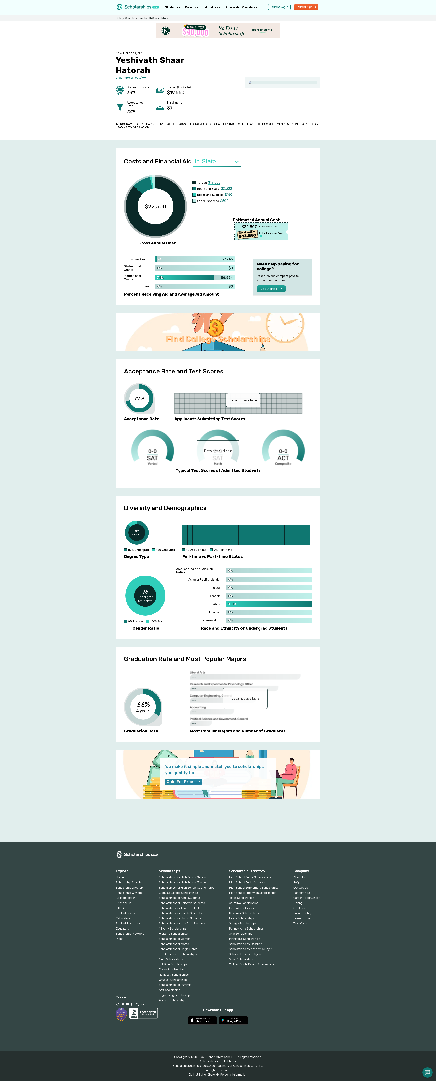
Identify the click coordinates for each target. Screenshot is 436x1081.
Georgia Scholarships (242, 923)
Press (119, 938)
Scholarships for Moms (174, 944)
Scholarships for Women (174, 938)
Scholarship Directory (130, 887)
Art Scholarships (169, 990)
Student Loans (125, 913)
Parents (191, 7)
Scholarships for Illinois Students (180, 918)
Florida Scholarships (242, 908)
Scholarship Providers (240, 7)
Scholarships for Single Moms (178, 949)
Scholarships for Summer (175, 984)
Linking (297, 903)
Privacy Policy (302, 913)
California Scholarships (243, 903)
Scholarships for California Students (182, 903)
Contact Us (300, 887)
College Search (125, 18)
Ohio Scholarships (240, 933)
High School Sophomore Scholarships (254, 887)
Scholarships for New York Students (182, 923)
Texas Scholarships (241, 897)
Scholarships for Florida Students (180, 913)
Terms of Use (302, 918)
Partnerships (301, 892)
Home (120, 877)
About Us (299, 877)
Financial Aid (124, 903)
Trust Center (301, 923)
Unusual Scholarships (173, 979)
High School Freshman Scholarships (252, 892)
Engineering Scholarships (175, 995)
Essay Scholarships (171, 969)
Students (172, 7)
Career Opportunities (306, 897)
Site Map (299, 908)
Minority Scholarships (172, 928)
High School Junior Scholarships (250, 882)
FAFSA (120, 908)
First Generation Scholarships (178, 954)
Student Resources (128, 923)
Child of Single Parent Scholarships (251, 964)
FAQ (296, 882)
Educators (211, 7)
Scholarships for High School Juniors (183, 882)
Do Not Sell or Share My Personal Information (218, 1074)
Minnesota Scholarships (244, 938)
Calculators (123, 918)
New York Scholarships (244, 913)
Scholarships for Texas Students (180, 908)
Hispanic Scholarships (173, 933)
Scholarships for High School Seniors (183, 877)
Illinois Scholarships (242, 918)
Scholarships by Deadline (245, 944)
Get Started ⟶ (271, 289)
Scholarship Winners (129, 892)
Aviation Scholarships (173, 1000)
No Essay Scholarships (174, 974)
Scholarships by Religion (245, 954)
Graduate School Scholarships (178, 892)
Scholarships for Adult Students (179, 897)
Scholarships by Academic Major (250, 949)
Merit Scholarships (171, 959)
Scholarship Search (128, 882)
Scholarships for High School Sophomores (186, 887)
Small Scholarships (241, 959)
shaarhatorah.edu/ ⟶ (131, 77)
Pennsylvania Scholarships (246, 928)
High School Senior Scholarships (250, 877)
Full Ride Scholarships (173, 964)
